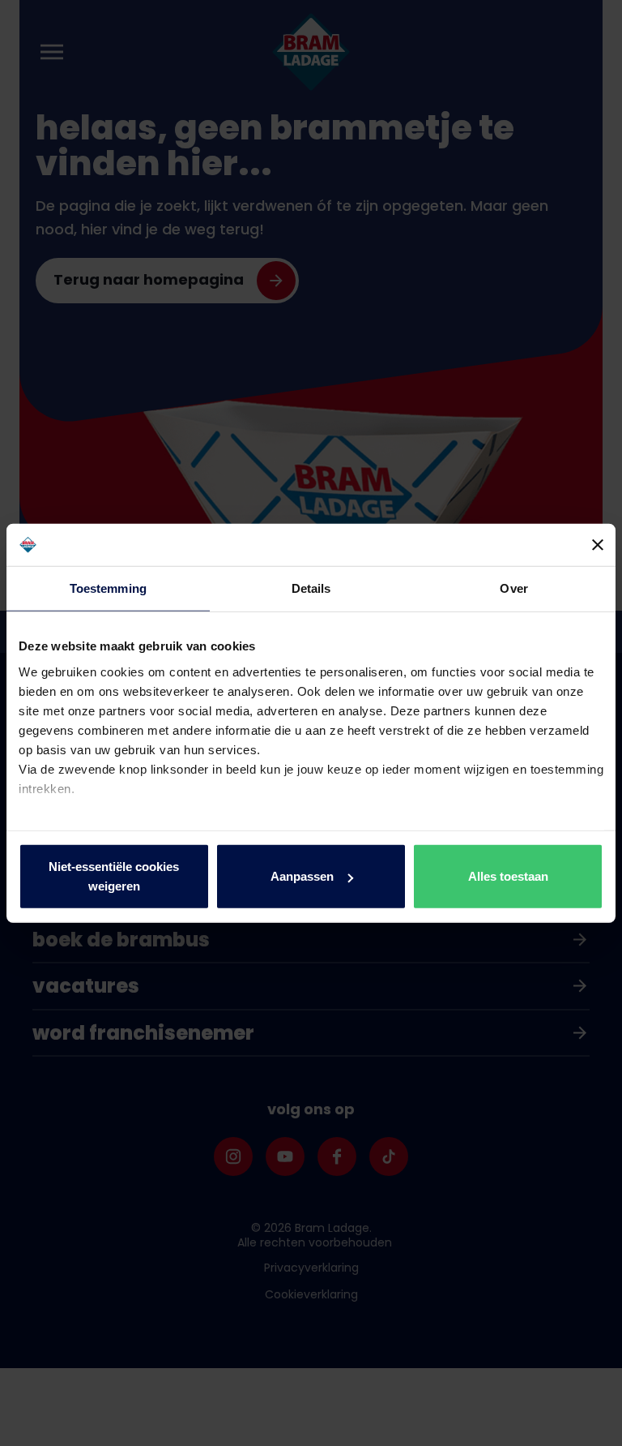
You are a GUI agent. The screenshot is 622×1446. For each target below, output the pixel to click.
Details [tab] (311, 588)
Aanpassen (302, 876)
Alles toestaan (508, 876)
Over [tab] (513, 588)
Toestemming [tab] (108, 588)
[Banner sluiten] (597, 545)
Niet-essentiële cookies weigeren (114, 876)
